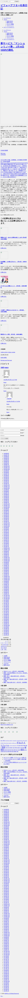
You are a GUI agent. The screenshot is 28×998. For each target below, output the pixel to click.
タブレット (14, 743)
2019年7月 (6, 565)
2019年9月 (6, 562)
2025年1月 (6, 483)
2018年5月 (6, 587)
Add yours (5, 367)
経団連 (8, 751)
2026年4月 (6, 459)
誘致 (11, 751)
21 (4, 646)
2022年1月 (6, 540)
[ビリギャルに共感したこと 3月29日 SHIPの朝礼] (4, 282)
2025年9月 (6, 470)
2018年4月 (6, 589)
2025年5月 (6, 477)
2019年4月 (6, 570)
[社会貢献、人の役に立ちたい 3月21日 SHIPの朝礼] (4, 258)
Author (22, 430)
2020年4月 (6, 551)
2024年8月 (6, 491)
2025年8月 (6, 472)
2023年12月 (7, 504)
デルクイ (21, 742)
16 (7, 644)
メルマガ (6, 663)
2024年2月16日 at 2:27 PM (10, 379)
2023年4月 (6, 516)
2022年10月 (7, 526)
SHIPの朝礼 (4, 357)
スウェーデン (24, 740)
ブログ (5, 19)
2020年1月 (6, 556)
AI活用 (5, 655)
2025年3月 (6, 480)
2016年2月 (6, 622)
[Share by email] (13, 446)
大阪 (13, 747)
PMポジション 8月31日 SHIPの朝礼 (14, 671)
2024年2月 (6, 500)
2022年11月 (7, 524)
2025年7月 (6, 474)
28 (4, 647)
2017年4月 (6, 608)
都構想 (15, 751)
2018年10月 (7, 579)
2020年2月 (6, 554)
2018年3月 (6, 590)
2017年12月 (7, 595)
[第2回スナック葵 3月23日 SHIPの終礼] (4, 331)
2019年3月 (6, 571)
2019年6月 (6, 567)
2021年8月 (6, 543)
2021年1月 (6, 546)
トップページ (7, 18)
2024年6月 (6, 494)
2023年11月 (7, 505)
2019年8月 (6, 564)
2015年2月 (6, 633)
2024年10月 (7, 488)
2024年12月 (7, 485)
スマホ (2, 743)
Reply (5, 382)
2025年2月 (6, 482)
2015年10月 (7, 625)
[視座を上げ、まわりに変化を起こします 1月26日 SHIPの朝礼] (4, 234)
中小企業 (18, 745)
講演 (13, 751)
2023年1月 (6, 521)
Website (22, 435)
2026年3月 (6, 461)
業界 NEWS (10, 22)
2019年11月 (7, 559)
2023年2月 (6, 519)
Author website (11, 352)
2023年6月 (6, 513)
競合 (6, 751)
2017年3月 (6, 609)
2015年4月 (6, 630)
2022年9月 (6, 527)
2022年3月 (6, 537)
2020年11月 (7, 549)
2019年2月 (6, 573)
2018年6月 (6, 586)
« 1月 (2, 649)
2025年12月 (7, 466)
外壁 (8, 747)
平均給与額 (22, 747)
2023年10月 (7, 507)
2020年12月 (7, 548)
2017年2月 (6, 611)
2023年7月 (6, 511)
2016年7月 (6, 616)
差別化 (18, 747)
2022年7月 (6, 530)
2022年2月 (6, 538)
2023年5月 (6, 515)
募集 (24, 745)
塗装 (6, 747)
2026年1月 (6, 464)
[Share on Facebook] (2, 446)
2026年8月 (6, 453)
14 (4, 644)
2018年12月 (7, 576)
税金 (4, 751)
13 (3, 644)
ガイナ (11, 740)
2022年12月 (7, 523)
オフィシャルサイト (9, 27)
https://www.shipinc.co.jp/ (7, 724)
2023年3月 (6, 518)
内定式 (22, 745)
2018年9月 (6, 581)
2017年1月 (6, 612)
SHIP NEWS (10, 21)
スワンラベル (5, 743)
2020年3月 (6, 552)
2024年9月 (6, 489)
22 (5, 646)
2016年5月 (6, 617)
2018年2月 (6, 592)
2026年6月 (6, 456)
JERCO (4, 740)
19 (1, 646)
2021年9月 (6, 541)
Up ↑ (2, 996)
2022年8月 (6, 529)
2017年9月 (6, 600)
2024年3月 (6, 499)
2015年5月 (6, 628)
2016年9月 (6, 614)
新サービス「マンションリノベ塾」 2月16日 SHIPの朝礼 (13, 46)
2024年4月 (6, 497)
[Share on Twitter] (4, 446)
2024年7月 (6, 493)
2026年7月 (6, 455)
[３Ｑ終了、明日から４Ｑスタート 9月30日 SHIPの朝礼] (4, 307)
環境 (22, 750)
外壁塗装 (10, 747)
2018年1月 (6, 593)
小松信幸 (9, 398)
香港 (17, 751)
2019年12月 (7, 557)
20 (3, 646)
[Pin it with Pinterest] (7, 446)
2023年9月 (6, 508)
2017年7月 (6, 603)
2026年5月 (6, 458)
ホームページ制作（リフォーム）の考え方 (15, 757)
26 (1, 647)
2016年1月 (6, 623)
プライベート (10, 25)
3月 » (5, 649)
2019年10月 (7, 560)
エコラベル (7, 740)
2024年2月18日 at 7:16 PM (13, 401)
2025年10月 (7, 469)
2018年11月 (7, 578)
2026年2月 (6, 463)
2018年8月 (6, 582)
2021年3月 (6, 545)
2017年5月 (6, 606)
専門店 (16, 747)
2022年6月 (6, 532)
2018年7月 (6, 584)
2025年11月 (7, 467)
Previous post (4, 360)
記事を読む (4, 248)
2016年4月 (6, 619)
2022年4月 (6, 535)
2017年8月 (6, 601)
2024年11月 (7, 486)
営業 (3, 747)
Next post (9, 360)
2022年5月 (6, 534)
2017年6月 (6, 605)
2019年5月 (6, 568)
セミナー (10, 743)
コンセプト (15, 740)
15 (5, 644)
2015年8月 (6, 627)
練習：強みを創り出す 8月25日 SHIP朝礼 (15, 682)
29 (5, 647)
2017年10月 (7, 598)
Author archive (4, 352)
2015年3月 (6, 631)
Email (21, 432)
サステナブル (19, 740)
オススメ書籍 (10, 24)
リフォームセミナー (13, 745)
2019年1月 (6, 575)
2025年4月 (6, 478)
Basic (1, 740)
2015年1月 (6, 634)
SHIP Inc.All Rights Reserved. (11, 993)
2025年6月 (6, 475)
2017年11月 (7, 597)
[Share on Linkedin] (10, 446)
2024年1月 (6, 502)
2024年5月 (6, 496)
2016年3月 (6, 620)
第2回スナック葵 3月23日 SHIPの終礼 (11, 334)
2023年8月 (6, 510)
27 (3, 647)
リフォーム (5, 745)
